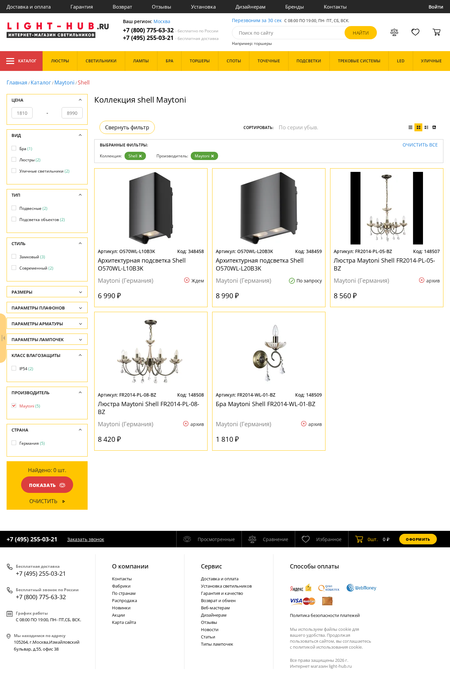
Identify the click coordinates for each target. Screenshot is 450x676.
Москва (162, 21)
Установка (203, 6)
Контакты (335, 6)
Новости (209, 629)
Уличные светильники (44, 171)
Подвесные (33, 208)
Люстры (30, 160)
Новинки (121, 608)
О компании (130, 566)
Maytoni (64, 82)
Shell (132, 156)
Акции (118, 615)
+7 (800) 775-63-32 (170, 30)
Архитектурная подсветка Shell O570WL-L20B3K (260, 264)
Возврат (122, 6)
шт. (373, 539)
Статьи (208, 637)
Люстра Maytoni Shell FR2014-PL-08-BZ (148, 408)
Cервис (211, 566)
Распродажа (124, 600)
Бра (25, 148)
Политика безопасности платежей (325, 615)
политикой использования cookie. (328, 647)
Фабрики (121, 586)
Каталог (27, 61)
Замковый (32, 257)
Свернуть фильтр (127, 127)
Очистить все (420, 145)
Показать (42, 485)
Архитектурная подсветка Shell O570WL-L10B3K (142, 264)
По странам (124, 593)
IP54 (26, 368)
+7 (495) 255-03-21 (171, 38)
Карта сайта (124, 622)
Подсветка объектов (42, 219)
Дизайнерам (251, 6)
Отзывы (161, 6)
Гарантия (81, 6)
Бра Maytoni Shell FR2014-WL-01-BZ (265, 404)
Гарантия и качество (222, 593)
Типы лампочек (217, 644)
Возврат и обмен (218, 600)
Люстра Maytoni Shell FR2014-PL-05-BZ (384, 264)
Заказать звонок (85, 539)
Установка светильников (226, 586)
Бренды (294, 6)
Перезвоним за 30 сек (257, 20)
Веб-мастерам (215, 608)
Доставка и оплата (29, 6)
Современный (36, 268)
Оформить (418, 539)
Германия (32, 443)
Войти (436, 7)
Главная (17, 82)
